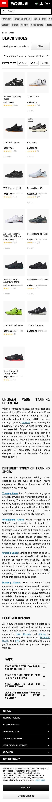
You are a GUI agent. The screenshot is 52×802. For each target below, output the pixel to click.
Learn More (40, 780)
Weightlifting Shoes (13, 56)
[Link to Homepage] (19, 3)
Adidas (41, 634)
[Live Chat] (37, 4)
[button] (4, 11)
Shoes (11, 33)
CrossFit (26, 422)
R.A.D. (5, 641)
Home (4, 33)
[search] (26, 11)
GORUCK (44, 637)
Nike (19, 634)
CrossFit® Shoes (36, 56)
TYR (17, 641)
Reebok (27, 634)
